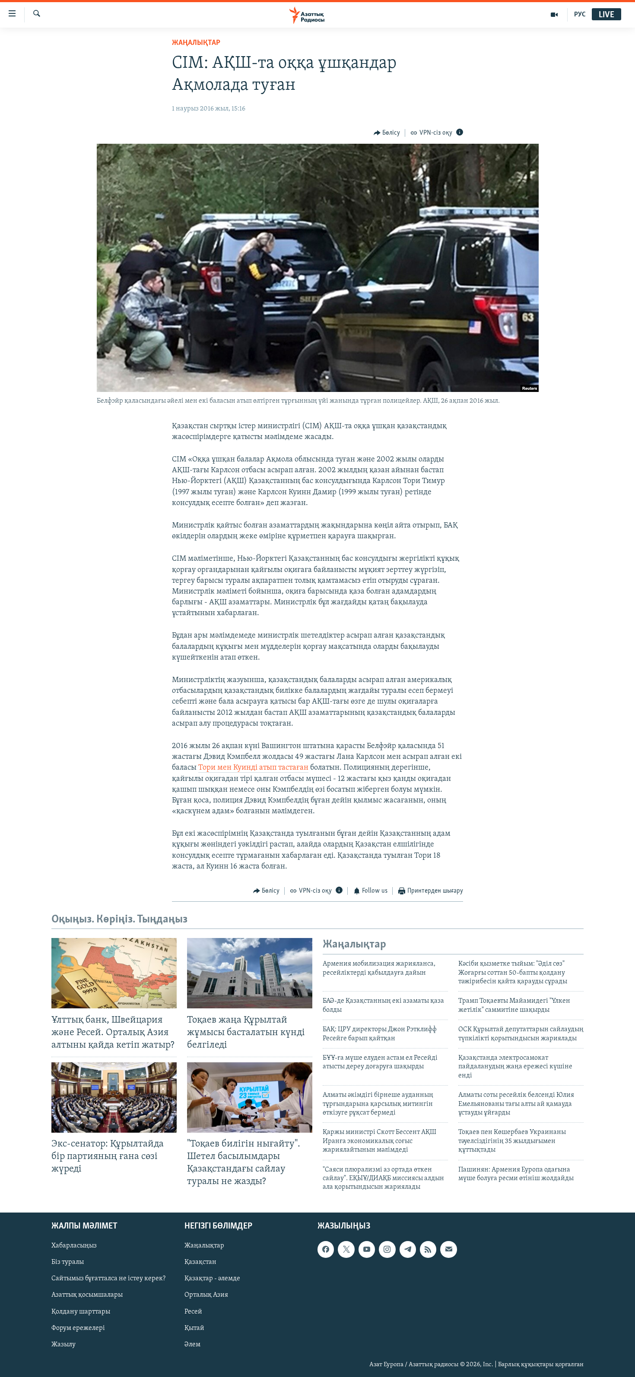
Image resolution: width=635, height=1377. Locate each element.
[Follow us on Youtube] (367, 1249)
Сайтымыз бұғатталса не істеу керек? (108, 1278)
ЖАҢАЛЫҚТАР (196, 43)
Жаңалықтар (204, 1245)
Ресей (193, 1311)
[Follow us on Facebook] (326, 1249)
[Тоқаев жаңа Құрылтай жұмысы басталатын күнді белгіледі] (249, 973)
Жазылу (63, 1344)
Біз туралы (67, 1262)
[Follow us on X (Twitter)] (346, 1249)
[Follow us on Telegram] (408, 1249)
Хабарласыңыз (74, 1245)
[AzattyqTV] (554, 14)
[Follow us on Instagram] (387, 1249)
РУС (580, 14)
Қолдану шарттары (80, 1311)
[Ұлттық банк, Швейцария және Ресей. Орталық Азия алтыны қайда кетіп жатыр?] (114, 973)
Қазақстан (200, 1262)
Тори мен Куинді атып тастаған (253, 768)
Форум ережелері (78, 1327)
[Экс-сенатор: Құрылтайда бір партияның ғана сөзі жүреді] (114, 1097)
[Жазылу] (448, 1249)
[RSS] (428, 1249)
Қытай (194, 1327)
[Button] (387, 133)
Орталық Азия (206, 1295)
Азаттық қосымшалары (87, 1295)
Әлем (192, 1344)
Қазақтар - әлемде (212, 1278)
